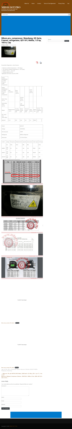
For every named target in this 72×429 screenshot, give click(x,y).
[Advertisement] (36, 26)
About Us (27, 3)
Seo (68, 3)
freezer (18, 369)
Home (33, 3)
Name (2, 397)
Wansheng (9, 370)
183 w (9, 369)
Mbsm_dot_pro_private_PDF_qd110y (7, 367)
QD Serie (27, 369)
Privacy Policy (61, 3)
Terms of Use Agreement (50, 3)
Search (49, 39)
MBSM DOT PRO (13, 426)
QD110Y (32, 369)
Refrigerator (4, 370)
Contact (39, 3)
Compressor (13, 369)
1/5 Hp (5, 369)
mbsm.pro (22, 369)
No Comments (13, 45)
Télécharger (17, 367)
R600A (35, 369)
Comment (3, 385)
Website (3, 404)
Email (2, 400)
